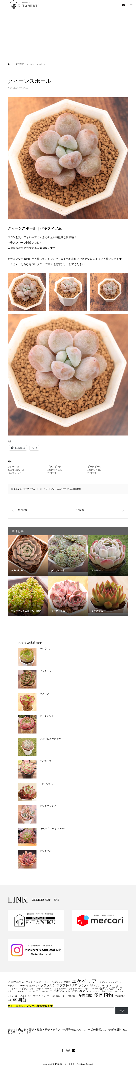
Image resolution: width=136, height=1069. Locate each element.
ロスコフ (44, 693)
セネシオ (21, 991)
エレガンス (102, 982)
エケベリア (84, 981)
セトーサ (12, 991)
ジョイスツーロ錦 (76, 989)
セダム (103, 988)
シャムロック (35, 989)
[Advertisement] (68, 35)
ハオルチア (47, 991)
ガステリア (34, 986)
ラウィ (36, 996)
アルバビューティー (50, 738)
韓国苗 (20, 1000)
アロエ (67, 982)
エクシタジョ (47, 783)
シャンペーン (47, 989)
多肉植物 (77, 489)
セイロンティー (91, 989)
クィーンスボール (51, 489)
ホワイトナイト (93, 991)
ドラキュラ (45, 671)
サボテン (23, 988)
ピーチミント (47, 716)
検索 (122, 1010)
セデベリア (116, 988)
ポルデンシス (107, 991)
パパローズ (45, 761)
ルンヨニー (57, 996)
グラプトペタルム (89, 985)
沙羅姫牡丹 (120, 996)
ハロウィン (45, 648)
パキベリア (78, 991)
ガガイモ (24, 986)
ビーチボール (94, 466)
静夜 (10, 1001)
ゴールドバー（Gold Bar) (53, 828)
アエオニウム (16, 982)
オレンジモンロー (116, 982)
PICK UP (11, 88)
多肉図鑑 (85, 995)
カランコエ (13, 985)
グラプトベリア (66, 985)
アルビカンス (56, 982)
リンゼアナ (46, 996)
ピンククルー (47, 851)
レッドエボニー (70, 996)
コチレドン (105, 985)
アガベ (29, 982)
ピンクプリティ (48, 806)
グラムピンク (54, 466)
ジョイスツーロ (61, 989)
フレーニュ (13, 466)
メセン (11, 996)
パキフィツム (22, 88)
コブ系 (115, 986)
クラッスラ (48, 985)
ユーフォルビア (23, 996)
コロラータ (13, 989)
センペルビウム (33, 991)
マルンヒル (118, 991)
